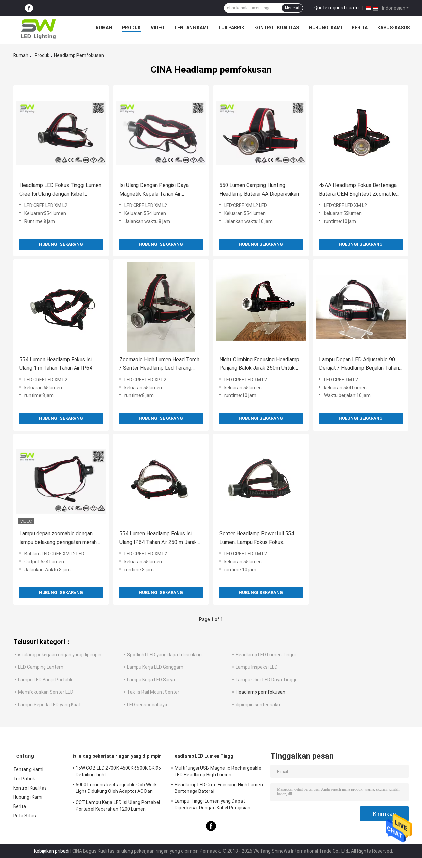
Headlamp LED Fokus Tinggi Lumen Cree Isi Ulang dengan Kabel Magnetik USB (60, 190)
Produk (131, 27)
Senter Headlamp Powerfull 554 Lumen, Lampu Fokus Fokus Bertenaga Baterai (256, 538)
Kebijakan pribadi (51, 851)
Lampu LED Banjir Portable (46, 679)
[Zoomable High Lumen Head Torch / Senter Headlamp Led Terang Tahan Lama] (161, 307)
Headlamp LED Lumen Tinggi (266, 654)
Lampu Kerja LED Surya (151, 679)
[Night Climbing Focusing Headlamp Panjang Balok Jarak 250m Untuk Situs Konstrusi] (261, 307)
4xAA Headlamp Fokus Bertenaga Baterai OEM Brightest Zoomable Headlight (358, 190)
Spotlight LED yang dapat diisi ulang (164, 654)
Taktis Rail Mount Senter (153, 692)
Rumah (104, 27)
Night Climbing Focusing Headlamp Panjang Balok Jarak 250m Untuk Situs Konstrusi (259, 364)
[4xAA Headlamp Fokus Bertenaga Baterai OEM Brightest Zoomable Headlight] (361, 133)
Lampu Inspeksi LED (257, 667)
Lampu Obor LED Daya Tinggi (266, 679)
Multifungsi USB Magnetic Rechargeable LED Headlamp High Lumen (218, 771)
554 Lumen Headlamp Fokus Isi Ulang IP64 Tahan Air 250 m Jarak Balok (158, 538)
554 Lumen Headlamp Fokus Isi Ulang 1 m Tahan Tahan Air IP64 (55, 363)
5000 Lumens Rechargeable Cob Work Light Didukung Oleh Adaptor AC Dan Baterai (116, 789)
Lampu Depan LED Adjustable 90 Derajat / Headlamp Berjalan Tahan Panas (359, 364)
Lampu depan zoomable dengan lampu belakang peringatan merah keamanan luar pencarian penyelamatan (58, 538)
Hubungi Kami (325, 27)
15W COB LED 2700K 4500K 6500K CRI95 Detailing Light (118, 771)
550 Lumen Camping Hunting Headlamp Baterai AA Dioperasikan (259, 189)
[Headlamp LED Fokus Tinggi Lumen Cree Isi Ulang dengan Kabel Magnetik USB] (61, 133)
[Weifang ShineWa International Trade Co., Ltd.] (38, 29)
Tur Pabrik (231, 27)
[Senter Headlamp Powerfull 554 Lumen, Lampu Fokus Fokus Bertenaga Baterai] (261, 481)
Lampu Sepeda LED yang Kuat (49, 704)
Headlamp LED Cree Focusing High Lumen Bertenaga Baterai (219, 788)
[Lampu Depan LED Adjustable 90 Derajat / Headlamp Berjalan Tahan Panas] (361, 307)
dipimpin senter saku (258, 704)
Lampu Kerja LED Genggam (155, 667)
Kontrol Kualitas (276, 27)
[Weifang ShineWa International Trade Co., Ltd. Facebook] (29, 8)
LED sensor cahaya (147, 704)
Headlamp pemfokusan (260, 692)
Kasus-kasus (393, 27)
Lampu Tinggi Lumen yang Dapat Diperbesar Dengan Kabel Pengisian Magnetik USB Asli (212, 805)
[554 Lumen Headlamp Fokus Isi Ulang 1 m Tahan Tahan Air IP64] (61, 307)
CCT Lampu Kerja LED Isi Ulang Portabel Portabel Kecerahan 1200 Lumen (118, 806)
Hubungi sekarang (61, 244)
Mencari (292, 8)
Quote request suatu (336, 7)
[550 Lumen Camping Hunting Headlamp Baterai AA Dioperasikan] (261, 133)
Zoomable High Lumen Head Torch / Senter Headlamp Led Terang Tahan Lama (159, 364)
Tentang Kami (191, 27)
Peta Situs (24, 815)
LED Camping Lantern (40, 667)
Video (157, 27)
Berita (360, 27)
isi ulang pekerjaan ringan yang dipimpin (59, 654)
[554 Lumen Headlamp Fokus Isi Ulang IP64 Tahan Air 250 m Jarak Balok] (161, 481)
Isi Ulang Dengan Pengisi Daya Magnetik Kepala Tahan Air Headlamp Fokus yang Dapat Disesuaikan (154, 190)
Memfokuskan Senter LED (45, 692)
